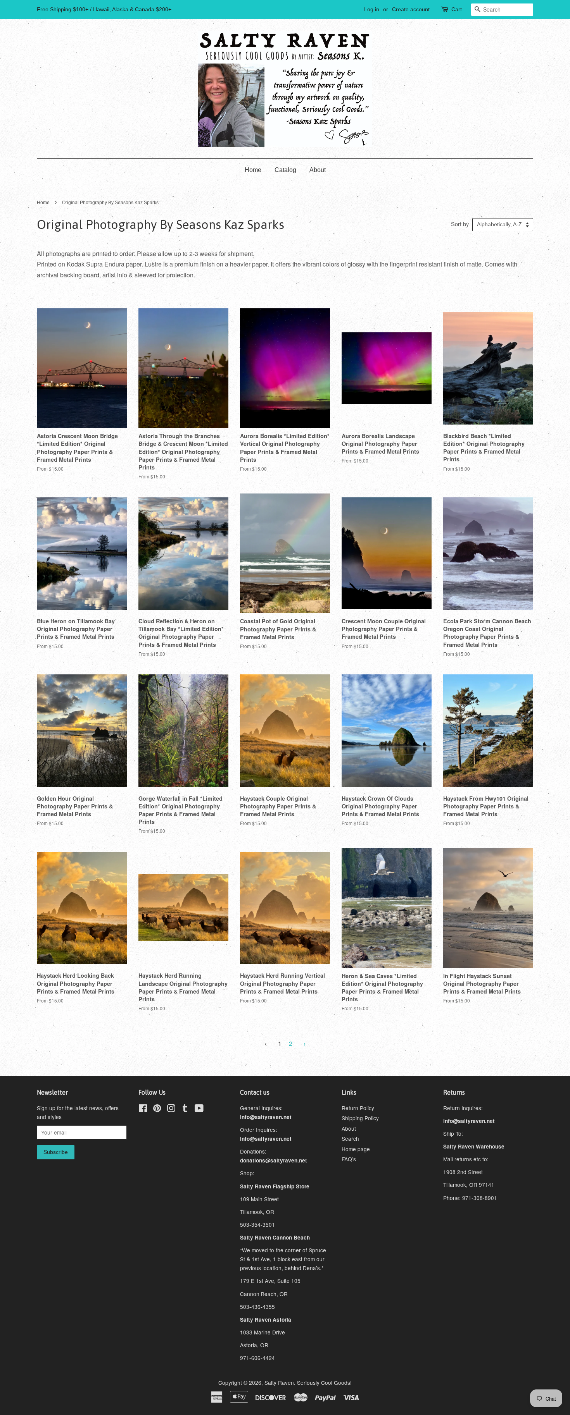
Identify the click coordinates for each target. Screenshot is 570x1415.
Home (253, 170)
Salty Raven (279, 1382)
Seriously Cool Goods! (324, 1382)
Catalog (285, 170)
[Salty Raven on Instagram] (171, 1109)
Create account (411, 9)
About (317, 170)
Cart (456, 9)
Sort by (460, 224)
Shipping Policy (360, 1118)
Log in (371, 9)
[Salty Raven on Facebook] (142, 1109)
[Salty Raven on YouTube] (199, 1109)
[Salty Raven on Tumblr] (185, 1109)
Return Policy (358, 1108)
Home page (356, 1149)
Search (350, 1138)
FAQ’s (349, 1159)
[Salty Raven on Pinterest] (157, 1109)
